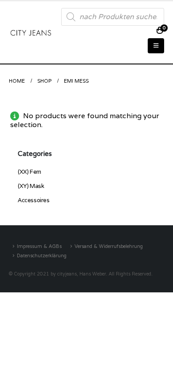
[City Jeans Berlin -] (31, 32)
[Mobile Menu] (156, 45)
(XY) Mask (31, 186)
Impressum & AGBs (39, 246)
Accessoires (34, 200)
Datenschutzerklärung (42, 255)
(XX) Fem (29, 172)
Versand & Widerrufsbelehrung (109, 246)
